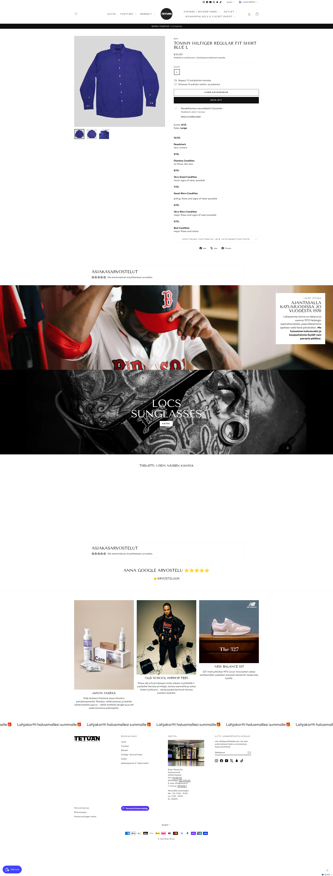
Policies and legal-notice (85, 816)
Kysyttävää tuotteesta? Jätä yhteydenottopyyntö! (216, 239)
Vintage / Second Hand (201, 11)
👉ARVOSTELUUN (166, 578)
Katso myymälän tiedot (191, 116)
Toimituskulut (202, 57)
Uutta (112, 14)
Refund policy (80, 812)
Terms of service (81, 808)
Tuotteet (127, 14)
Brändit (146, 14)
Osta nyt (216, 100)
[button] (327, 874)
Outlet (229, 11)
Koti (175, 38)
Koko (177, 67)
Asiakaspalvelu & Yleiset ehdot (209, 16)
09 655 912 (177, 777)
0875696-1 (182, 786)
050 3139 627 (185, 780)
